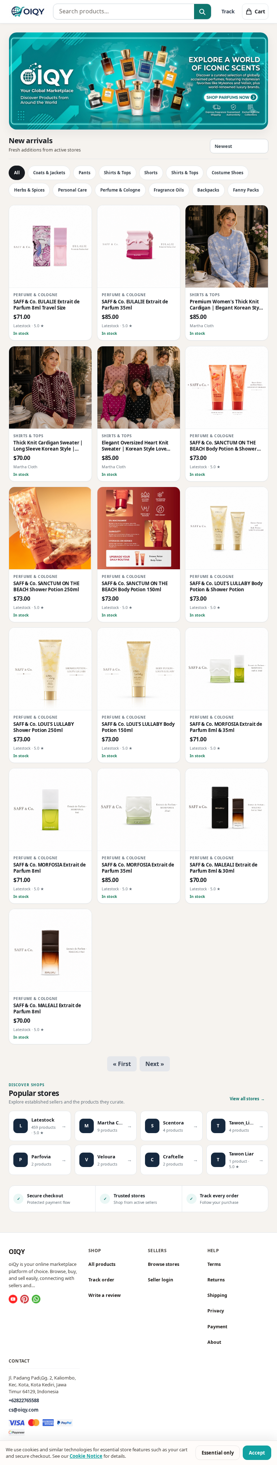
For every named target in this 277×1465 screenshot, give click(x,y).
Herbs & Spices (29, 190)
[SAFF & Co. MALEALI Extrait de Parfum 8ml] (50, 950)
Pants (85, 172)
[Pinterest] (24, 1299)
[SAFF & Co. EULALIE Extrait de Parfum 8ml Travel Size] (50, 246)
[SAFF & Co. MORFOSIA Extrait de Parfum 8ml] (50, 809)
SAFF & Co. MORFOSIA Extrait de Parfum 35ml (138, 868)
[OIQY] (28, 11)
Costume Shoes (227, 172)
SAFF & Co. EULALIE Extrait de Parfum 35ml (135, 305)
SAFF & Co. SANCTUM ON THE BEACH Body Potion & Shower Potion (223, 445)
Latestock (22, 326)
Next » (154, 1064)
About (214, 1342)
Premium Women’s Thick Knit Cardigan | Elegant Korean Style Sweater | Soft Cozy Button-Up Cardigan (226, 305)
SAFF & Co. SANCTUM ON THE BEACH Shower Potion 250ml (46, 586)
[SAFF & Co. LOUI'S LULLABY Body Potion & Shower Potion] (226, 528)
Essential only (218, 1452)
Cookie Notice (86, 1456)
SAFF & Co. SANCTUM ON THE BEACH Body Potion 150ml (135, 586)
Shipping (217, 1295)
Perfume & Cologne (120, 190)
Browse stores (163, 1264)
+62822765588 (24, 1400)
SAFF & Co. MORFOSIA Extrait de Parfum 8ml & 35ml (226, 727)
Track (228, 11)
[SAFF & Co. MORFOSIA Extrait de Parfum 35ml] (138, 809)
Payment (217, 1326)
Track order (101, 1280)
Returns (216, 1280)
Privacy (215, 1311)
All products (101, 1264)
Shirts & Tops (117, 172)
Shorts (151, 172)
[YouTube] (13, 1299)
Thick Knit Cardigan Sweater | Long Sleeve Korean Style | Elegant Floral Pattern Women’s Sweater (50, 445)
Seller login (160, 1280)
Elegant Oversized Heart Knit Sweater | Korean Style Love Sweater (135, 445)
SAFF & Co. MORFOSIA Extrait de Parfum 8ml (49, 868)
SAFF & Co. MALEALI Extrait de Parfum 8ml (47, 1009)
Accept (257, 1452)
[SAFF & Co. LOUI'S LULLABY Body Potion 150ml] (138, 669)
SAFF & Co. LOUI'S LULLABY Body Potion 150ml (138, 727)
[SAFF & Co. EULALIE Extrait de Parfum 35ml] (138, 246)
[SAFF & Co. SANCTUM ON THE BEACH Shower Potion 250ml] (50, 528)
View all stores (247, 1098)
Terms (214, 1264)
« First (122, 1064)
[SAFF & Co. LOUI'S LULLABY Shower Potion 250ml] (50, 669)
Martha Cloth (202, 326)
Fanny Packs (246, 190)
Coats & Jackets (49, 172)
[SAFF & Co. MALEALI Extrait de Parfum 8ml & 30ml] (226, 809)
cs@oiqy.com (24, 1410)
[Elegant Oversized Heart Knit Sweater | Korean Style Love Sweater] (138, 387)
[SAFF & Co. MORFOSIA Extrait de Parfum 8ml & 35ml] (226, 669)
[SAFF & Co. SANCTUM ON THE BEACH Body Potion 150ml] (138, 528)
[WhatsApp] (36, 1299)
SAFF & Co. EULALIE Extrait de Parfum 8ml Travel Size (46, 305)
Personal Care (72, 190)
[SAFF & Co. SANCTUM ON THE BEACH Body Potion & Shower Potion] (226, 387)
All (17, 172)
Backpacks (208, 190)
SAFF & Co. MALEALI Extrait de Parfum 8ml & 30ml (224, 868)
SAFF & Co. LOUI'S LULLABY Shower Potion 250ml (43, 727)
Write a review (104, 1295)
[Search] (202, 12)
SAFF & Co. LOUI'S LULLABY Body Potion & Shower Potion (226, 586)
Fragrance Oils (169, 190)
